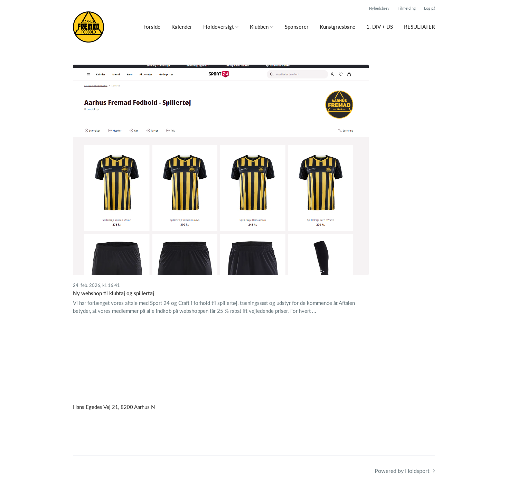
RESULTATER (419, 27)
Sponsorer (297, 27)
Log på (429, 8)
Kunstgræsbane (337, 27)
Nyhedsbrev (379, 8)
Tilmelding (407, 8)
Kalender (181, 27)
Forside (151, 27)
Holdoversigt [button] (218, 27)
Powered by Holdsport (402, 470)
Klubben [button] (259, 27)
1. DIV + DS (379, 27)
